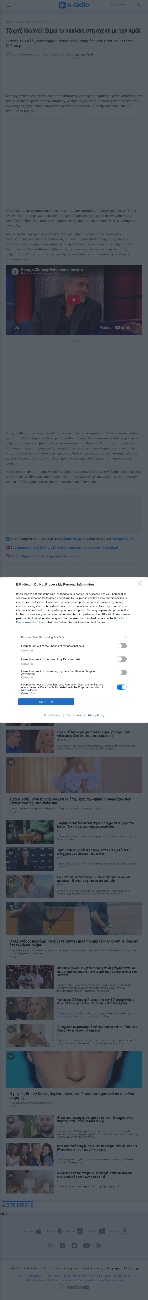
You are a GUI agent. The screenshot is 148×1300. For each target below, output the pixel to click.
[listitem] (74, 637)
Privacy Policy (95, 715)
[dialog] (74, 650)
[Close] (140, 584)
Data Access (74, 715)
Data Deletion (52, 715)
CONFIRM (46, 701)
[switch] (122, 645)
